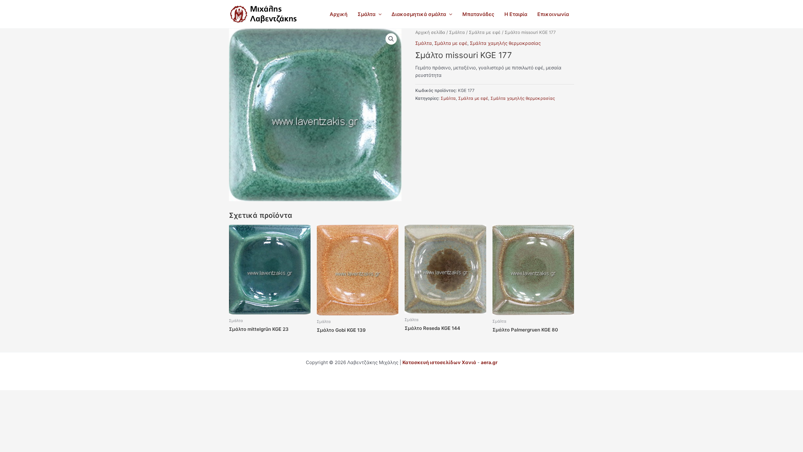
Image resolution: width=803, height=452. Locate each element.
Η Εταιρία (515, 14)
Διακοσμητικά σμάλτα (418, 14)
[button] (378, 14)
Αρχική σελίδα (430, 32)
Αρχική (339, 14)
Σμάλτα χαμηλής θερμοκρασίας (505, 43)
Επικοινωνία (553, 14)
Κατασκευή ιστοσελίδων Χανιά (439, 362)
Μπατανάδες (478, 14)
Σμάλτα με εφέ (485, 32)
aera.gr (489, 362)
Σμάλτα (366, 14)
